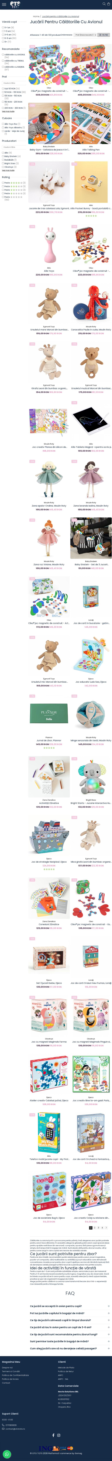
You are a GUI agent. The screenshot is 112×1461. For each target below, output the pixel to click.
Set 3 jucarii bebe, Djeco (49, 983)
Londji (91, 620)
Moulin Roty (91, 326)
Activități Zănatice (49, 803)
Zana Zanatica (48, 800)
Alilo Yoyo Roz (11, 124)
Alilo (6, 152)
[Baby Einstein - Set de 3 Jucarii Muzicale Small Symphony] (91, 538)
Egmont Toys (49, 205)
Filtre (104, 35)
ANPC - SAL (63, 1379)
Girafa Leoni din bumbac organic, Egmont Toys (49, 388)
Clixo (49, 88)
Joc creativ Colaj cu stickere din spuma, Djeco (91, 1218)
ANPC (60, 1375)
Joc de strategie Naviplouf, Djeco (49, 861)
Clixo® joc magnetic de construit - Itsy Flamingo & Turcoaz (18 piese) (91, 924)
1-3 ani (8, 31)
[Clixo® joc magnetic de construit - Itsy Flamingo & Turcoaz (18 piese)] (91, 898)
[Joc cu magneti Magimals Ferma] (49, 1015)
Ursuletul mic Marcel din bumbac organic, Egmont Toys (49, 682)
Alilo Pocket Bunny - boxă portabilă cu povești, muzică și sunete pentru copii (91, 208)
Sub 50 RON (10, 88)
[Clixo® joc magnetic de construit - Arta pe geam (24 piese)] (49, 597)
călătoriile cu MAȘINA (14, 67)
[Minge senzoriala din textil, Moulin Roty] (91, 714)
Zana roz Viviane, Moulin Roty (49, 564)
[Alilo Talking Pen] (91, 123)
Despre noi (7, 1367)
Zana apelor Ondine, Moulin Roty (49, 505)
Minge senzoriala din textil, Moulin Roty (91, 740)
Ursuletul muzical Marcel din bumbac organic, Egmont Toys (91, 388)
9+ (6, 41)
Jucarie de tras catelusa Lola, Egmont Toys (49, 208)
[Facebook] (53, 1435)
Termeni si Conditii (11, 1371)
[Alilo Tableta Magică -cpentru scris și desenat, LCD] (91, 421)
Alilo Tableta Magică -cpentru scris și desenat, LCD (91, 447)
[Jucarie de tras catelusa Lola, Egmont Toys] (49, 182)
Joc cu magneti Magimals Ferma (49, 1041)
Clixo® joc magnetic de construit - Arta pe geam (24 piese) (49, 623)
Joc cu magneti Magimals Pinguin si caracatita (91, 1041)
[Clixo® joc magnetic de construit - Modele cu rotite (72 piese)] (49, 64)
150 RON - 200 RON (13, 101)
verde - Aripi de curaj (14, 131)
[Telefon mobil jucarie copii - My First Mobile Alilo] (49, 1133)
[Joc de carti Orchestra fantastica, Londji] (91, 1133)
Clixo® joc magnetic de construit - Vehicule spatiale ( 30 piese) (91, 271)
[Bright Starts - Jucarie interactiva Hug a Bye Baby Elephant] (91, 777)
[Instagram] (58, 1435)
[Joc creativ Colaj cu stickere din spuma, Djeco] (91, 1191)
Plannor (49, 737)
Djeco (91, 678)
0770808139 (11, 1425)
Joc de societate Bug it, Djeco (49, 1217)
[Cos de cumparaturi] (108, 4)
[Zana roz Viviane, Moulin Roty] (49, 538)
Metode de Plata (66, 1367)
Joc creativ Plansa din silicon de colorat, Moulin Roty (49, 447)
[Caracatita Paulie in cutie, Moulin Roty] (91, 303)
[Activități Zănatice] (49, 777)
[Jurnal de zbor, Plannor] (49, 714)
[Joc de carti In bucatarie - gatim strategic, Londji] (91, 597)
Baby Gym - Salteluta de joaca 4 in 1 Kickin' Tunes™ (49, 149)
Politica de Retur (66, 1371)
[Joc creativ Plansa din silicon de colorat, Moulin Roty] (49, 421)
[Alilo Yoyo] (49, 244)
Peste (7, 182)
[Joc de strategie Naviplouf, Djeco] (49, 835)
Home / (37, 16)
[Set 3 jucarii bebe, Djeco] (49, 957)
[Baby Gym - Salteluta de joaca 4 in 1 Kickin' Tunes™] (49, 123)
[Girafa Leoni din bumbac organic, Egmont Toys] (49, 362)
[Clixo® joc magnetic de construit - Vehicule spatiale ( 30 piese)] (91, 244)
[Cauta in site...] (104, 4)
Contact (6, 1383)
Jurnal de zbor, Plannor (49, 740)
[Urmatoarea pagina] (106, 1228)
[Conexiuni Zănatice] (49, 898)
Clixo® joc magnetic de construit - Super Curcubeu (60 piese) (91, 91)
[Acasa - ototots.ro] (18, 4)
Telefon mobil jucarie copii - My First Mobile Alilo (49, 1159)
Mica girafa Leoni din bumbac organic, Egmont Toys (91, 862)
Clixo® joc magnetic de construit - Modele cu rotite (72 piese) (49, 91)
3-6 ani (8, 34)
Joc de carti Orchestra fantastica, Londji (91, 1159)
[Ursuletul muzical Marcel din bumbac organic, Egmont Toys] (91, 362)
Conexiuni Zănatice (49, 924)
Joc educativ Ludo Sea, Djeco (91, 681)
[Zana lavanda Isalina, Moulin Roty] (91, 479)
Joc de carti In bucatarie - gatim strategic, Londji (90, 623)
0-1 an (7, 27)
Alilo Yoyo (49, 271)
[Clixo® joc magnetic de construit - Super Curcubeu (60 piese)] (91, 64)
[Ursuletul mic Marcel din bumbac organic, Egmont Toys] (49, 655)
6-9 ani (8, 38)
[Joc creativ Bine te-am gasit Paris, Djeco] (91, 1074)
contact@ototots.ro (15, 1429)
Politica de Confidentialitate (15, 1375)
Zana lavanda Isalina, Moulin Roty (90, 505)
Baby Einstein (11, 156)
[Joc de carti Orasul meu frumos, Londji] (91, 957)
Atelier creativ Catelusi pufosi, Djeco (49, 1100)
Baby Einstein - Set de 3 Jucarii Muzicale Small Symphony (91, 564)
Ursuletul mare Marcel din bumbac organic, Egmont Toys (49, 329)
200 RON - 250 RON (14, 108)
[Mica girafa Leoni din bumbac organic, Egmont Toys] (91, 835)
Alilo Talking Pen (91, 149)
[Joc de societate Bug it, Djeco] (49, 1191)
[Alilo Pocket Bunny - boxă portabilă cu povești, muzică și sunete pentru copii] (91, 182)
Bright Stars (10, 163)
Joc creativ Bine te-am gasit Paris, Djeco (91, 1100)
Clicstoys (9, 167)
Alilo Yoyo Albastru (13, 127)
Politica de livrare (10, 1379)
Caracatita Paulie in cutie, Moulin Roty (91, 329)
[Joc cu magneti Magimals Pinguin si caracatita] (91, 1015)
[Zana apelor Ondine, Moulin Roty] (49, 479)
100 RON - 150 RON (13, 95)
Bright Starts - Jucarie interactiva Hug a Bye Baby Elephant (91, 803)
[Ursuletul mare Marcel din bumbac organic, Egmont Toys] (49, 303)
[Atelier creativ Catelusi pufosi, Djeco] (49, 1074)
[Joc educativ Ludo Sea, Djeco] (91, 655)
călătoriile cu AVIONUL (15, 54)
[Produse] (4, 5)
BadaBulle (9, 160)
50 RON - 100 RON (13, 92)
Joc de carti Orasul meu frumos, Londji (91, 983)
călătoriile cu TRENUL (14, 60)
